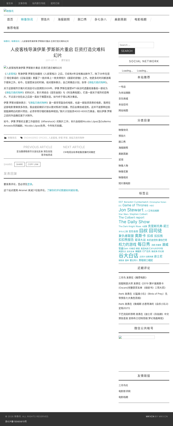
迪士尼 (158, 256)
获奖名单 (130, 252)
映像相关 (123, 177)
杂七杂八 (101, 19)
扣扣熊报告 (126, 239)
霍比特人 (134, 260)
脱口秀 (82, 19)
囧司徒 (155, 230)
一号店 (122, 86)
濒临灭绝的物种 (97, 82)
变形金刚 (133, 231)
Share (19, 164)
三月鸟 (122, 277)
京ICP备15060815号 (16, 421)
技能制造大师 (126, 283)
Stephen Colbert (138, 214)
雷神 (127, 260)
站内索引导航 (38, 3)
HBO (152, 206)
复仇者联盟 (126, 236)
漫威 (165, 245)
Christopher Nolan (157, 202)
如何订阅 (55, 3)
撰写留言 (65, 60)
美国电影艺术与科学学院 (152, 249)
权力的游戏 (127, 245)
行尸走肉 (146, 251)
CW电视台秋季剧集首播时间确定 (79, 152)
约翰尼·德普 (134, 249)
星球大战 (140, 239)
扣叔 (150, 236)
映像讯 (7, 41)
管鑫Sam (123, 248)
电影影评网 (124, 391)
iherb (121, 293)
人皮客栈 (11, 73)
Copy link (33, 164)
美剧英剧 (121, 19)
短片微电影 (124, 183)
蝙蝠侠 (138, 251)
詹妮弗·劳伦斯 (157, 251)
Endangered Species (35, 137)
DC (120, 206)
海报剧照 (64, 19)
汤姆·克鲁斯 (156, 245)
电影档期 (140, 19)
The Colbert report (131, 217)
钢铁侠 (121, 260)
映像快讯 (27, 19)
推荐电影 (13, 28)
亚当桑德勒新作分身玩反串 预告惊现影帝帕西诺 (34, 153)
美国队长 (122, 251)
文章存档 (22, 3)
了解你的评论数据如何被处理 (62, 190)
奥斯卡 (140, 236)
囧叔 (143, 230)
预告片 (45, 19)
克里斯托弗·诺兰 (158, 226)
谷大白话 (128, 256)
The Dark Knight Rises (130, 226)
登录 (29, 184)
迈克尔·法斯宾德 (146, 257)
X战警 (144, 226)
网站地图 (123, 110)
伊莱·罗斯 (63, 137)
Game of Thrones (135, 205)
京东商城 (123, 98)
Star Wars (124, 214)
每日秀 (144, 244)
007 (121, 202)
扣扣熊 (158, 236)
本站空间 (123, 104)
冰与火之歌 (123, 232)
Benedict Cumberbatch (136, 202)
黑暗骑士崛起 (146, 260)
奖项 (121, 159)
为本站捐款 (124, 92)
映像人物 (123, 165)
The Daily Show (134, 221)
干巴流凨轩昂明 (127, 314)
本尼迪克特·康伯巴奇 (157, 240)
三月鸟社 (123, 385)
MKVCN (150, 416)
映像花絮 (123, 171)
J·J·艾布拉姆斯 (152, 210)
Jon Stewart (131, 209)
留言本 (9, 3)
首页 (10, 19)
